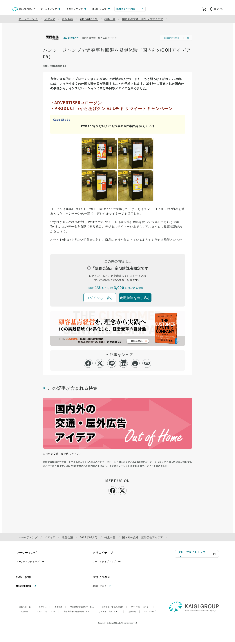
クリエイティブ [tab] (74, 8)
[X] (122, 490)
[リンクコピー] (147, 363)
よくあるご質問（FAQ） (111, 611)
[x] (100, 363)
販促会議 (67, 19)
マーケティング (28, 19)
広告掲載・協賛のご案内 (114, 606)
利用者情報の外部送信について (79, 611)
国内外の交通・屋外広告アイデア (142, 19)
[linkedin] (123, 363)
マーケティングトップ (27, 561)
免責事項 (60, 606)
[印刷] (135, 363)
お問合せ (134, 611)
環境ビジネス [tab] (99, 8)
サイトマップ (150, 611)
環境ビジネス (99, 585)
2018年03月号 (89, 19)
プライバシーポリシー (142, 606)
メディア (49, 19)
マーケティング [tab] (49, 8)
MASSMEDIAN (23, 585)
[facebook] (88, 363)
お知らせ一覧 (26, 606)
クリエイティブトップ (104, 561)
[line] (112, 363)
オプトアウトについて (47, 611)
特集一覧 (109, 19)
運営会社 (44, 606)
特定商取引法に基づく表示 (83, 606)
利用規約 (26, 611)
